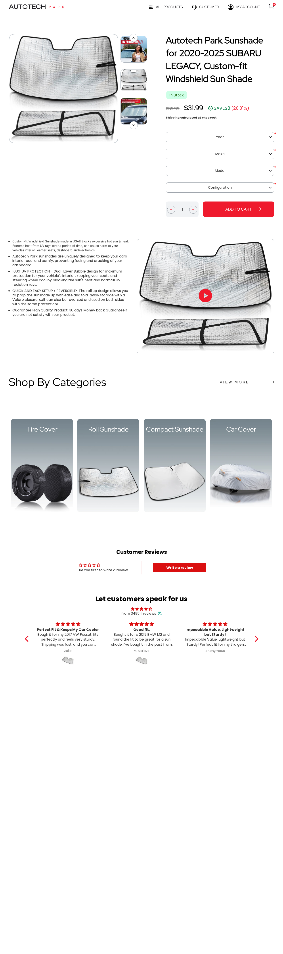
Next (120, 88)
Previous (6, 88)
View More (234, 382)
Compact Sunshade (174, 429)
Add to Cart (238, 209)
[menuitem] (271, 6)
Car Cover (241, 429)
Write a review (179, 567)
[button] (28, 639)
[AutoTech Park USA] (36, 7)
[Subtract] (171, 209)
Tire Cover (42, 429)
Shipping (173, 117)
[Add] (193, 209)
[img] (141, 609)
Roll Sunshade (108, 429)
